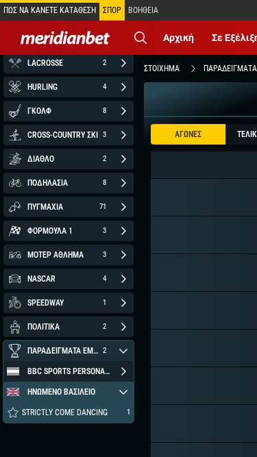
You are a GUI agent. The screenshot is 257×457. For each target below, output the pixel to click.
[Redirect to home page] (65, 38)
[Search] (140, 37)
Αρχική (178, 37)
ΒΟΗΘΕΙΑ (143, 10)
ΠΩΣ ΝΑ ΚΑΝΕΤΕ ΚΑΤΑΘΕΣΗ (49, 10)
